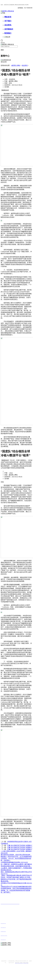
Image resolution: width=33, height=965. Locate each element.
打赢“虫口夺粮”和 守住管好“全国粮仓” (19, 845)
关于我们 (7, 21)
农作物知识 (8, 29)
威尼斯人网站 (15, 65)
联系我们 (7, 33)
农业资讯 (7, 25)
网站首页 (7, 17)
